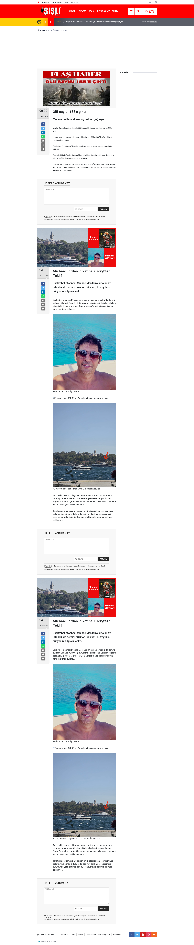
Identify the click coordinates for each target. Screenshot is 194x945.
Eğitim (115, 11)
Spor (91, 11)
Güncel (73, 11)
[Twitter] (43, 128)
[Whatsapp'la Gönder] (43, 136)
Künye (73, 935)
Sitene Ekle (74, 2)
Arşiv (66, 2)
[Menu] (131, 11)
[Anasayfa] (38, 2)
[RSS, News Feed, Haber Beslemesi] (154, 934)
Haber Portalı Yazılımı (48, 942)
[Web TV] (150, 2)
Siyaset (82, 11)
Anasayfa (64, 935)
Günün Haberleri (57, 2)
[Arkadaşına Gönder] (43, 141)
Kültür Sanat (103, 11)
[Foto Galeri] (155, 2)
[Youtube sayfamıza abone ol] (143, 934)
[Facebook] (43, 124)
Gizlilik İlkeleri (91, 935)
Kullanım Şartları (104, 935)
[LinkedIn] (43, 132)
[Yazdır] (43, 145)
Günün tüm (149, 22)
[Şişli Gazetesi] (50, 11)
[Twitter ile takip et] (137, 934)
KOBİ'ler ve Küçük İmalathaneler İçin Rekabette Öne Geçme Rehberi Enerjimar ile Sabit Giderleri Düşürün (96, 21)
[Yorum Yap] (43, 149)
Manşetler (45, 2)
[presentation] (45, 22)
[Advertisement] (97, 48)
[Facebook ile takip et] (131, 934)
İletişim (80, 935)
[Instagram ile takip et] (148, 934)
